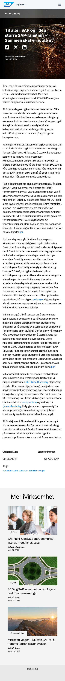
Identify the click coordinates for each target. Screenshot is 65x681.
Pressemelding (17, 633)
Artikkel (8, 57)
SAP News (15, 598)
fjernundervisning (12, 406)
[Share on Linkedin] (24, 48)
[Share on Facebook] (7, 48)
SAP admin (20, 57)
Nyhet (13, 583)
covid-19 (23, 470)
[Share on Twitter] (15, 48)
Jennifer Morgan (37, 470)
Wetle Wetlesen (17, 547)
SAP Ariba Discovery (37, 382)
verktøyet (38, 299)
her (21, 232)
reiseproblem (29, 402)
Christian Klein (10, 470)
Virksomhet (12, 13)
